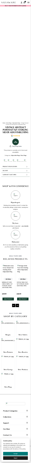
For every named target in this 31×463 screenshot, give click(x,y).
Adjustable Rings (16, 122)
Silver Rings (9, 122)
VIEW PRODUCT (8, 299)
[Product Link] (8, 270)
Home (4, 122)
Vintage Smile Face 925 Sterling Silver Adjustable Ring (22, 284)
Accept (15, 453)
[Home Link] (8, 2)
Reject (15, 458)
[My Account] (21, 2)
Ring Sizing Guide (17, 146)
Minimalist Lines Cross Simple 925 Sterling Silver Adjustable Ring (7, 285)
